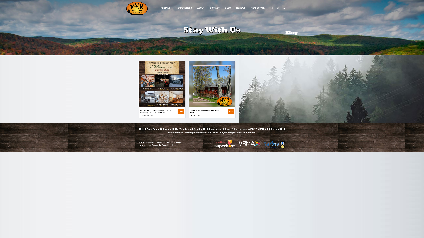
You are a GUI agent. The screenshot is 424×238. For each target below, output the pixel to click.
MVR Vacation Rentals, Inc (155, 142)
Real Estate (258, 8)
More (181, 111)
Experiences (185, 8)
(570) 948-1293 (145, 145)
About (200, 8)
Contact (215, 8)
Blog (228, 8)
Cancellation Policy (169, 145)
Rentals (165, 8)
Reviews (240, 8)
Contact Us (156, 145)
